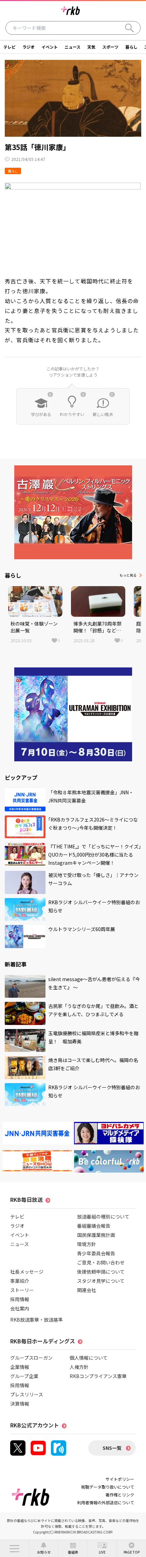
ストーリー (22, 1290)
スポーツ (110, 47)
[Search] (129, 27)
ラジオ (28, 47)
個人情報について (89, 1357)
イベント (49, 47)
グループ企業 (24, 1376)
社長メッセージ (26, 1271)
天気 (91, 47)
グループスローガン (31, 1357)
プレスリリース (26, 1394)
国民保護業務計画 (96, 1234)
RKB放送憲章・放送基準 (36, 1319)
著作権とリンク (120, 1494)
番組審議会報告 (93, 1225)
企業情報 (19, 1366)
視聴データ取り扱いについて (107, 1487)
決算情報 (19, 1403)
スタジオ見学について (101, 1280)
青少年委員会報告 (96, 1253)
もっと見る (128, 575)
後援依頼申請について (101, 1271)
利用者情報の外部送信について (105, 1502)
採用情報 (19, 1299)
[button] (14, 1548)
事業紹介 (19, 1280)
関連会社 (86, 1290)
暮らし (131, 47)
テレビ (9, 47)
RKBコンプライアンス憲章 (98, 1376)
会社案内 (19, 1308)
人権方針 (79, 1366)
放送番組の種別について (103, 1216)
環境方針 (86, 1244)
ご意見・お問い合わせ (101, 1262)
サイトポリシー (120, 1479)
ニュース (72, 47)
